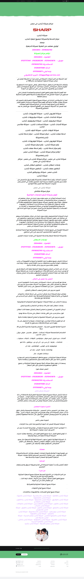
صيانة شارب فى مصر (57, 159)
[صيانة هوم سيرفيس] (64, 553)
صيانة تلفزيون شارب (52, 114)
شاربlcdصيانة (42, 138)
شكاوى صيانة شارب (32, 169)
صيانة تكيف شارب (33, 131)
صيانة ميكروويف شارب (31, 121)
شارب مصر (52, 172)
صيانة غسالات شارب (39, 125)
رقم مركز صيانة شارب (34, 145)
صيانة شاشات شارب (53, 117)
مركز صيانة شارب (41, 134)
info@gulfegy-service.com (49, 75)
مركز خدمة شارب (25, 134)
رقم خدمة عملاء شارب (32, 149)
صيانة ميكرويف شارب (52, 121)
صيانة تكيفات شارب (50, 131)
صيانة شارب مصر (30, 152)
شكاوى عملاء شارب (51, 169)
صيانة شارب (42, 176)
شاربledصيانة (42, 156)
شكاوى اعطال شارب (32, 165)
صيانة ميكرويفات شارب (32, 117)
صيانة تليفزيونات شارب (32, 141)
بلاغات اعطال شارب (51, 165)
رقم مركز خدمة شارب (52, 149)
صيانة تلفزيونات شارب (32, 114)
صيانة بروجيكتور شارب (36, 172)
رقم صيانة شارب (51, 145)
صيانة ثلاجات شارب (58, 125)
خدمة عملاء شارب (58, 134)
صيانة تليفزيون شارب (53, 141)
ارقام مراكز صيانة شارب (50, 152)
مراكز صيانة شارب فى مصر (42, 24)
